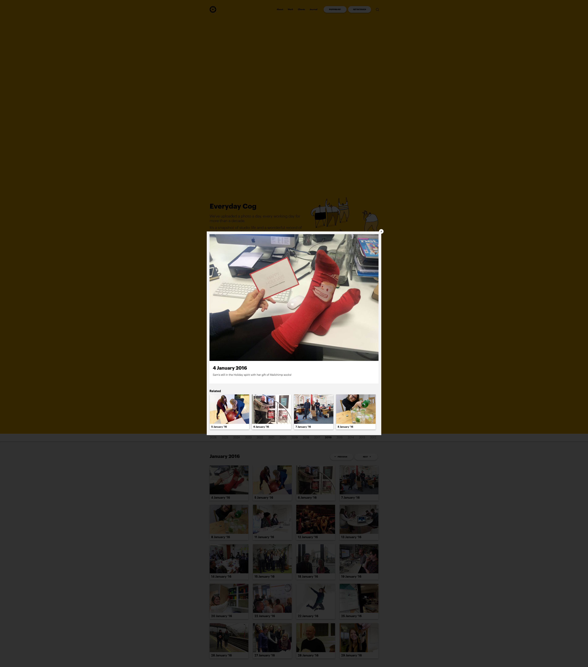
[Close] (381, 231)
